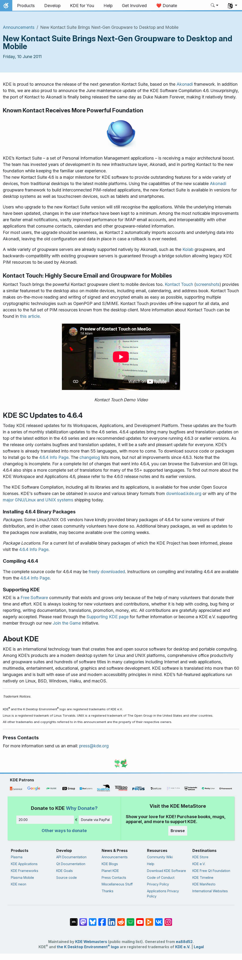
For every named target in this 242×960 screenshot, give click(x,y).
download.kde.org (183, 493)
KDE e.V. (198, 864)
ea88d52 (184, 941)
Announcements (19, 27)
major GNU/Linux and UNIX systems (38, 499)
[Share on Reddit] (121, 919)
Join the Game (67, 623)
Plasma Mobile (22, 877)
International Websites (210, 891)
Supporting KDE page (107, 616)
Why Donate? (82, 808)
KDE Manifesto (204, 884)
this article (30, 316)
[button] (214, 5)
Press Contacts (114, 877)
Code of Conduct (160, 877)
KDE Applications (24, 864)
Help (150, 864)
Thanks (107, 891)
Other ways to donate (64, 830)
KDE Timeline (202, 877)
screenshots (208, 284)
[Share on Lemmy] (130, 919)
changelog (89, 457)
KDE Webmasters (91, 941)
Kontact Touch (179, 284)
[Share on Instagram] (168, 919)
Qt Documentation (70, 864)
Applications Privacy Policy (163, 893)
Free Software (34, 597)
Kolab (187, 249)
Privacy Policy (158, 884)
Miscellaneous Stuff (117, 884)
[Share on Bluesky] (92, 919)
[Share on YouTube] (140, 919)
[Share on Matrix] (74, 919)
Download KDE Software (166, 871)
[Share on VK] (159, 919)
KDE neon (18, 884)
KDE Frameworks (24, 871)
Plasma (16, 857)
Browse (178, 830)
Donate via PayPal (95, 820)
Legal (199, 947)
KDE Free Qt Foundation (211, 871)
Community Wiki (160, 857)
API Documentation (71, 857)
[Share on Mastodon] (83, 919)
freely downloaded (107, 571)
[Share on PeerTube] (149, 919)
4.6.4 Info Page (54, 457)
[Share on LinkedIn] (111, 919)
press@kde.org (94, 745)
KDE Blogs (110, 864)
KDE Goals (64, 871)
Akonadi (185, 84)
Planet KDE (110, 871)
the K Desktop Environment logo (88, 947)
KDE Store (200, 857)
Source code (66, 877)
